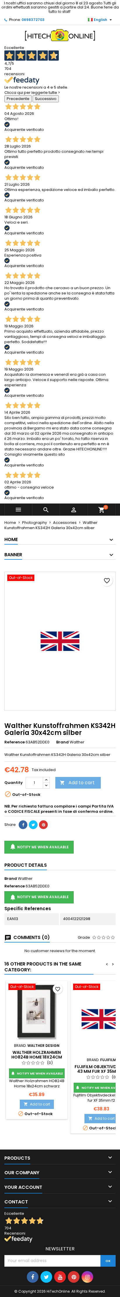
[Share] (23, 824)
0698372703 (33, 19)
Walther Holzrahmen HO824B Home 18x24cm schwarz (36, 1057)
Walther (25, 878)
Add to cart (77, 782)
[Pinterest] (43, 824)
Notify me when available (39, 846)
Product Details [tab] (25, 865)
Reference (14, 742)
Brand (62, 742)
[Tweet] (33, 824)
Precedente (18, 98)
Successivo (46, 98)
